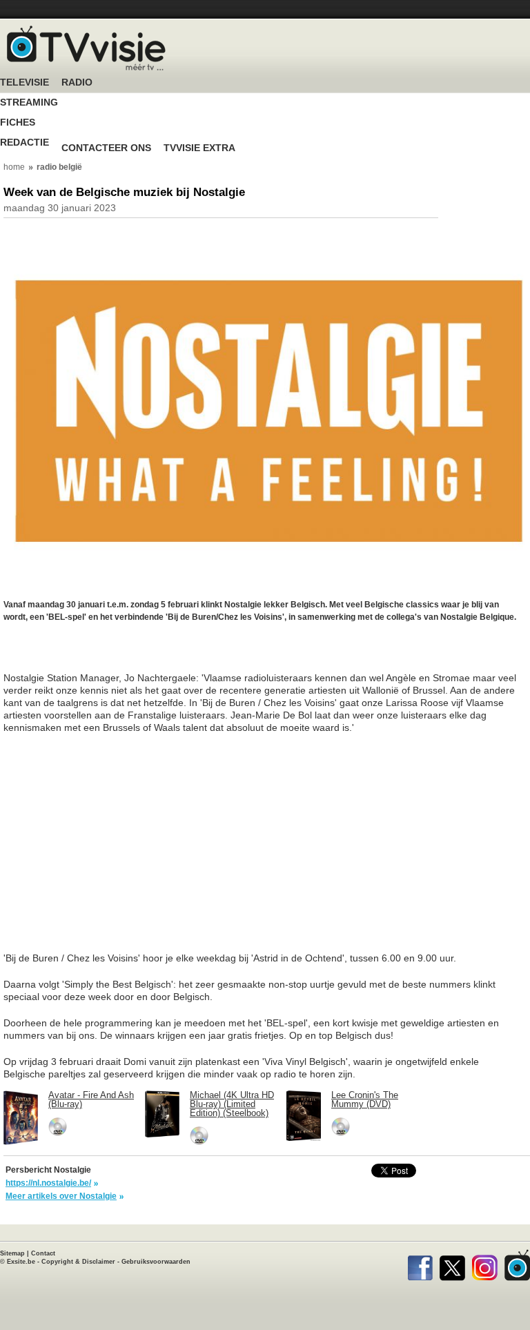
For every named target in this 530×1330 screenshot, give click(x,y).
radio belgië (59, 167)
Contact (43, 1253)
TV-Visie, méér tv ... (86, 48)
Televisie (24, 82)
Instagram (485, 1265)
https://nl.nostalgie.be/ (48, 1183)
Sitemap (12, 1253)
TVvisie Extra (199, 148)
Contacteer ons (106, 148)
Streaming (29, 102)
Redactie (24, 142)
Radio (76, 82)
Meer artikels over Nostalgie (61, 1196)
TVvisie (517, 1265)
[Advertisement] (113, 654)
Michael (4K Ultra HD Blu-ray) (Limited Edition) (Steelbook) (232, 1104)
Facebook (420, 1265)
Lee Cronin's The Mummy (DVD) (364, 1099)
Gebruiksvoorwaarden (155, 1261)
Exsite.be (21, 1261)
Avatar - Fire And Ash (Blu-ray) (91, 1099)
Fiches (17, 122)
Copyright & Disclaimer (78, 1261)
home (14, 167)
